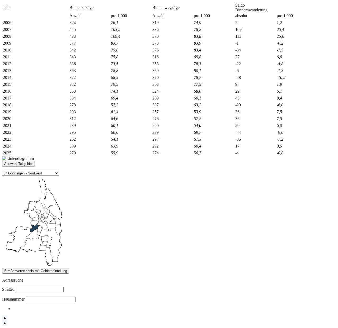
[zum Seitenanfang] (4, 319)
